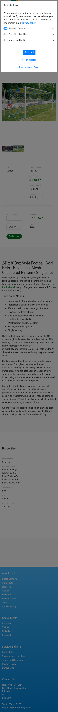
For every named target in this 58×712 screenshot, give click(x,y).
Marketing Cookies (18, 40)
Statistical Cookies (18, 34)
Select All (29, 52)
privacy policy (28, 23)
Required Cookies (17, 28)
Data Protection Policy (29, 67)
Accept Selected (29, 60)
